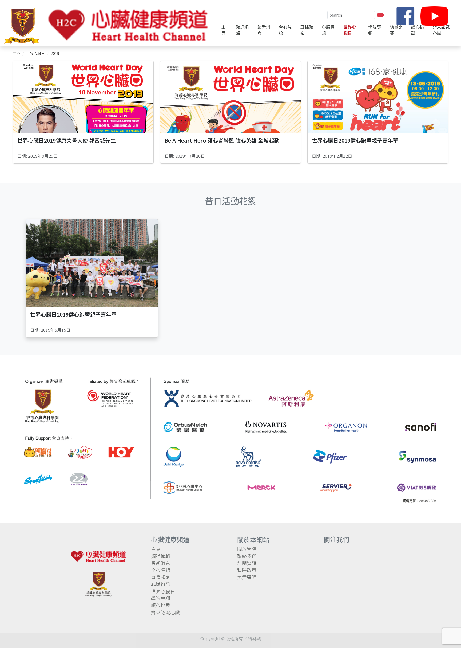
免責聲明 (246, 577)
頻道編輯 (242, 29)
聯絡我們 (246, 556)
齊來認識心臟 (165, 612)
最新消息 (263, 29)
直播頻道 (306, 29)
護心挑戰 (160, 605)
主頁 (223, 29)
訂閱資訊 (246, 563)
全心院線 (285, 29)
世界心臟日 (163, 591)
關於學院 (246, 549)
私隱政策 (246, 570)
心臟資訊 (160, 584)
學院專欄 (160, 598)
